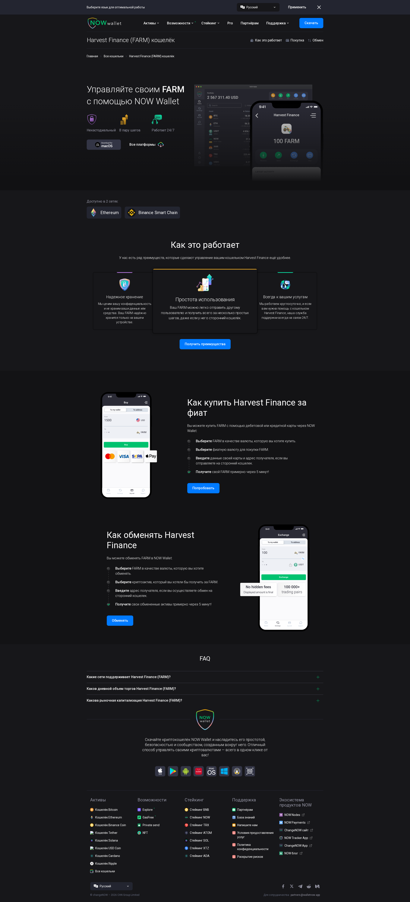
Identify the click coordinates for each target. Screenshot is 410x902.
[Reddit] (308, 886)
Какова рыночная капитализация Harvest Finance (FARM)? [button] (134, 700)
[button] (105, 23)
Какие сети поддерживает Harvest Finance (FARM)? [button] (129, 677)
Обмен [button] (318, 40)
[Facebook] (283, 886)
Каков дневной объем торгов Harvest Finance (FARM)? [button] (131, 689)
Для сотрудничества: (292, 894)
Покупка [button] (297, 40)
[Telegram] (300, 886)
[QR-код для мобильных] (250, 771)
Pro (230, 23)
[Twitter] (291, 886)
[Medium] (317, 886)
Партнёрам (250, 23)
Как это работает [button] (268, 40)
